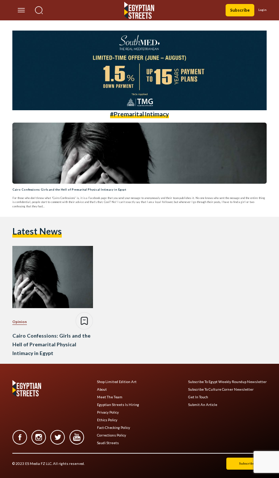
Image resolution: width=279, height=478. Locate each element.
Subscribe (240, 10)
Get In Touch (198, 397)
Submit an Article (202, 405)
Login (262, 10)
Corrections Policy (111, 435)
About (102, 389)
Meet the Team (109, 397)
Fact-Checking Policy (113, 428)
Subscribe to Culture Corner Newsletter (221, 389)
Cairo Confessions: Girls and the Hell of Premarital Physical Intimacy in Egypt (69, 189)
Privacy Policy (108, 412)
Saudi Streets (108, 443)
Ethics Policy (107, 420)
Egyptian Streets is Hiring (118, 405)
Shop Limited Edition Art (117, 382)
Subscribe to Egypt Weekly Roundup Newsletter (227, 382)
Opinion (19, 321)
